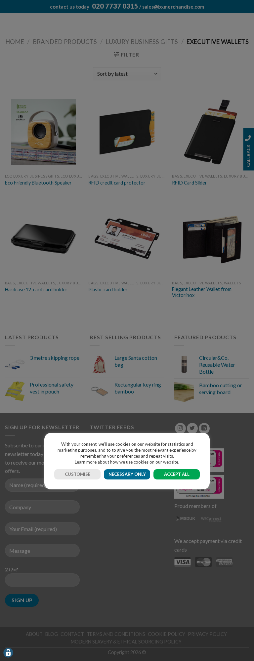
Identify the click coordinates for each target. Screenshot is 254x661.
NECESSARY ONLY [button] (127, 474)
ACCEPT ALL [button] (177, 474)
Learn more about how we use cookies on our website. (127, 462)
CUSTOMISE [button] (77, 474)
